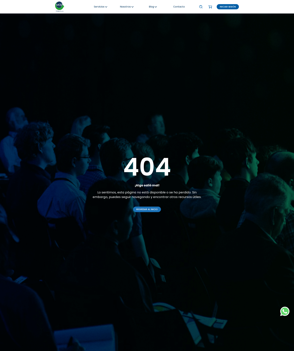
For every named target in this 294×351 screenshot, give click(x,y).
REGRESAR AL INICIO (147, 209)
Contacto (179, 6)
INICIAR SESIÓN (228, 6)
